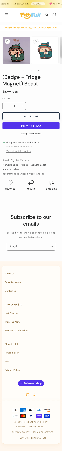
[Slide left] (23, 70)
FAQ (7, 361)
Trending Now (12, 321)
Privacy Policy (12, 370)
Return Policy (12, 352)
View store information (18, 151)
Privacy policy (21, 432)
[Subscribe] (51, 247)
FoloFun (27, 422)
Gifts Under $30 (13, 304)
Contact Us (10, 291)
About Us (10, 273)
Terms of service (43, 432)
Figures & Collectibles (16, 330)
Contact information (33, 437)
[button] (6, 14)
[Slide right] (38, 70)
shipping (51, 188)
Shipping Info (12, 344)
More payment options (31, 133)
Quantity (6, 98)
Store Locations (13, 282)
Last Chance (11, 313)
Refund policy (37, 426)
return (31, 188)
